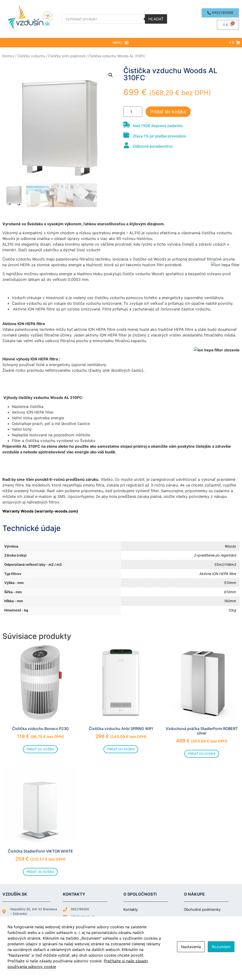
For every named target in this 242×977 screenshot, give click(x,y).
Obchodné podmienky (202, 909)
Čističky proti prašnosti (66, 56)
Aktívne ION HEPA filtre (217, 574)
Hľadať (156, 19)
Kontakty (130, 909)
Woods (230, 546)
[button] (220, 13)
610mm (230, 592)
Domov (8, 56)
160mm (230, 601)
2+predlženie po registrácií (215, 555)
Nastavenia (191, 946)
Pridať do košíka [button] (40, 749)
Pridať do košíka (168, 112)
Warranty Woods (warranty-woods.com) (40, 511)
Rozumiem (221, 946)
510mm (230, 583)
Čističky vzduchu (31, 56)
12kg (232, 610)
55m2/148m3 (225, 564)
